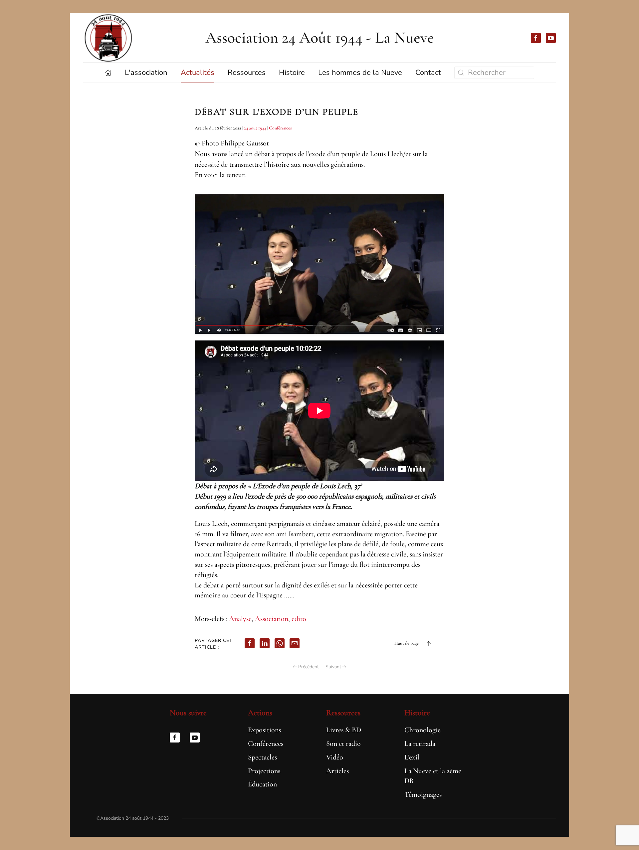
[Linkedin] (265, 643)
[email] (295, 643)
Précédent (308, 667)
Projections (264, 770)
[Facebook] (250, 643)
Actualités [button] (197, 73)
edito (299, 618)
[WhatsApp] (280, 643)
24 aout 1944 (255, 128)
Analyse (240, 618)
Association (271, 618)
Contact (428, 73)
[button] (429, 644)
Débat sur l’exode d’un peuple (276, 111)
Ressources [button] (247, 73)
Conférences (280, 128)
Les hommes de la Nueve (360, 73)
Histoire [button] (292, 73)
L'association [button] (146, 73)
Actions (260, 713)
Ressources (343, 713)
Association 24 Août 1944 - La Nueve (319, 37)
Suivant (333, 667)
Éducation (262, 784)
